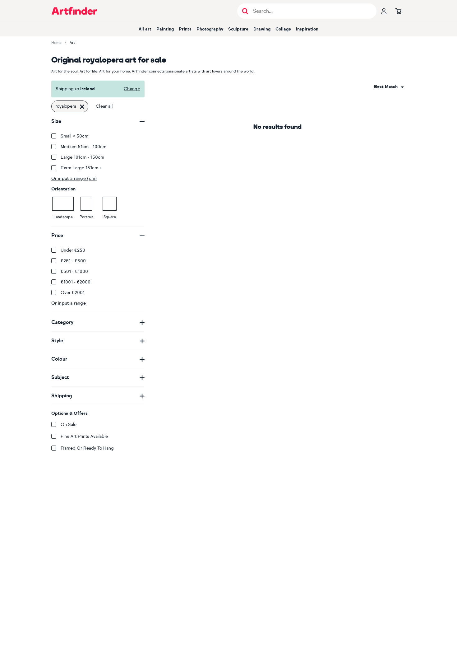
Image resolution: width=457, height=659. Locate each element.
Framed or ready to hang (87, 448)
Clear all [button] (104, 106)
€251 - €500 (73, 261)
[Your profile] (384, 11)
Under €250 (73, 250)
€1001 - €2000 (75, 282)
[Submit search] (245, 11)
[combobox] (389, 87)
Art (72, 42)
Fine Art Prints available (84, 436)
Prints (185, 29)
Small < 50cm (74, 136)
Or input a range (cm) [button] (74, 178)
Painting (165, 29)
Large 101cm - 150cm (82, 157)
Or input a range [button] (68, 303)
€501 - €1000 (74, 271)
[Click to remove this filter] (82, 106)
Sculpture (238, 29)
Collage (283, 29)
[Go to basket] (398, 11)
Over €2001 (73, 292)
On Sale (68, 424)
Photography (209, 29)
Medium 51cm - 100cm (83, 146)
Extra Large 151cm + (81, 168)
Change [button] (132, 88)
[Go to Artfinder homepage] (74, 11)
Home (56, 42)
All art (145, 29)
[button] (389, 87)
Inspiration (307, 29)
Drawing (261, 29)
